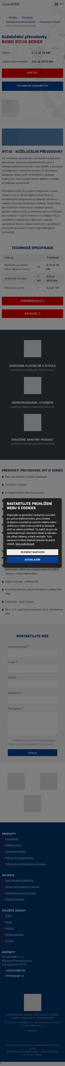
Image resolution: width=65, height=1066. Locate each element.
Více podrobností (24, 544)
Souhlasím (32, 559)
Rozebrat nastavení (33, 552)
